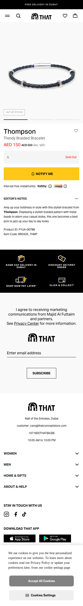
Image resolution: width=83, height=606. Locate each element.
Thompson (20, 131)
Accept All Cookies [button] (41, 581)
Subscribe (41, 373)
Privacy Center (26, 323)
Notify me (44, 174)
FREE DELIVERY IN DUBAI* (41, 4)
